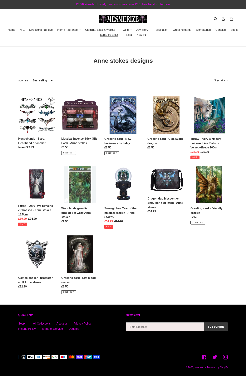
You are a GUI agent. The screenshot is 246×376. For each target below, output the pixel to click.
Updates (74, 328)
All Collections (42, 323)
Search (22, 323)
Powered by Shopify (217, 367)
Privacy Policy (82, 323)
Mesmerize (200, 367)
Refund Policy (27, 328)
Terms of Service (52, 328)
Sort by (23, 80)
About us (62, 323)
